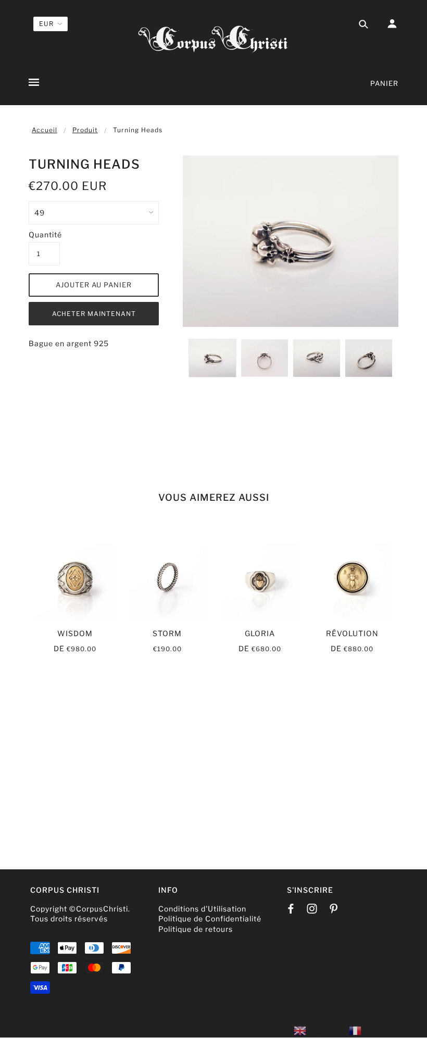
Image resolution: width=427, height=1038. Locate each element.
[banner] (213, 38)
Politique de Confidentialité (209, 918)
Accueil (44, 130)
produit (85, 130)
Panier (384, 83)
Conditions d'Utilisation (202, 908)
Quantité (44, 234)
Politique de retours (195, 929)
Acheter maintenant (94, 314)
